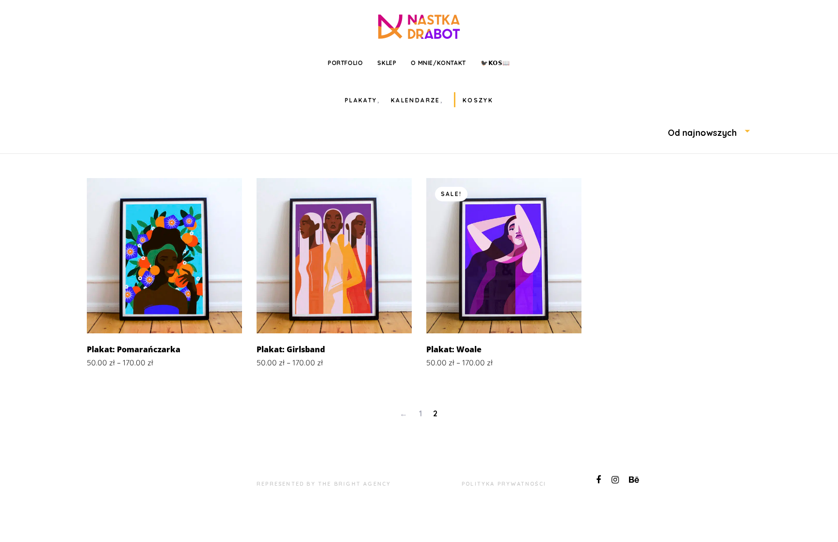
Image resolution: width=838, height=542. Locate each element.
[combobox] (709, 133)
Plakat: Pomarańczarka (133, 349)
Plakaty (361, 100)
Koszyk (478, 100)
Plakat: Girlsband (291, 349)
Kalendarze (415, 100)
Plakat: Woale (454, 349)
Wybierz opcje (164, 319)
